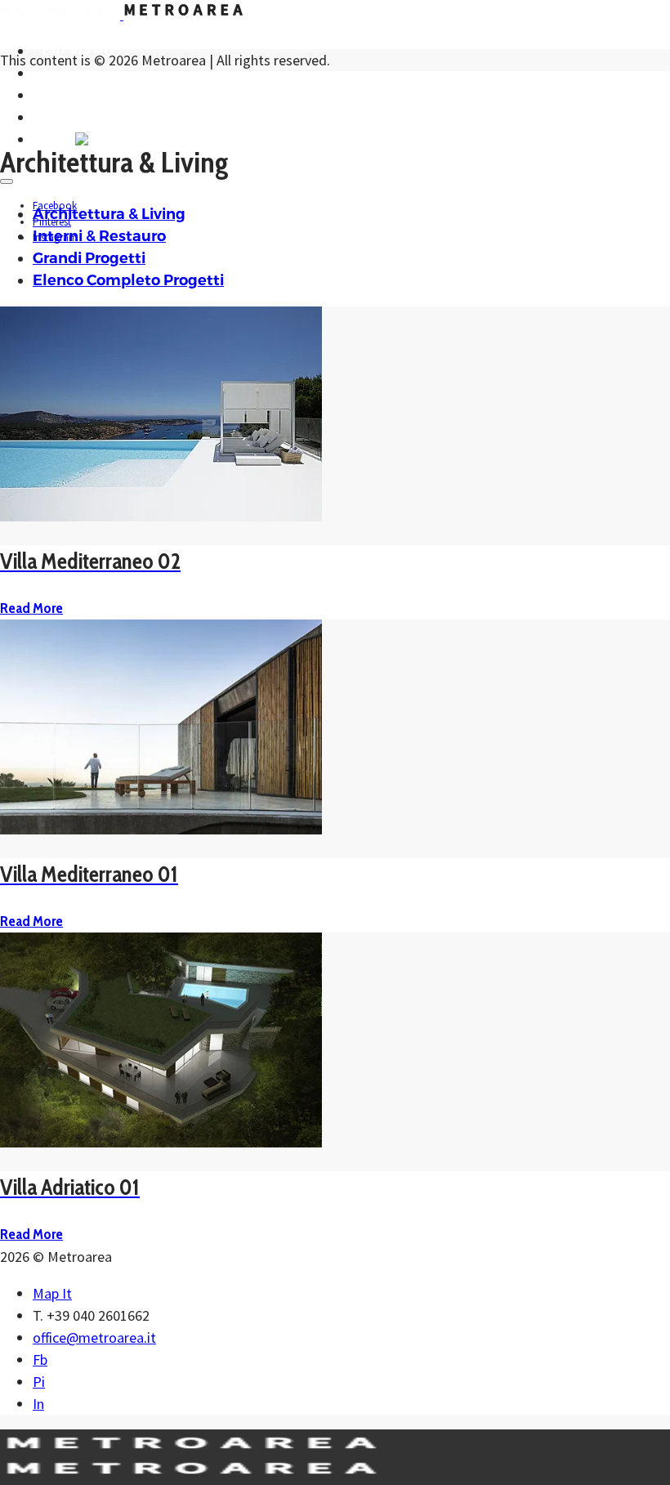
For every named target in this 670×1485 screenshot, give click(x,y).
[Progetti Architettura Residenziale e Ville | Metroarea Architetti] (121, 14)
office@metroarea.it (94, 1337)
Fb (40, 1359)
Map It (52, 1293)
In (38, 1403)
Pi (39, 1381)
